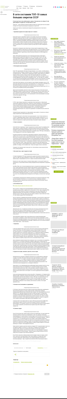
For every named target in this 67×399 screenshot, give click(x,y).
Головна (20, 6)
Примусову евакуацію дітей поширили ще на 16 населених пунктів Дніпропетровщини (60, 58)
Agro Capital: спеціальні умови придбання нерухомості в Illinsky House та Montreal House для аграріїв (59, 44)
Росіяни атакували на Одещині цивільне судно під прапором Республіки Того (60, 71)
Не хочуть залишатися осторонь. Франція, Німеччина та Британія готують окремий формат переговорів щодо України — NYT (60, 85)
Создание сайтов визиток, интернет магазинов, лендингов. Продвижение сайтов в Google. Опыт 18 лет (58, 267)
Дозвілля (39, 6)
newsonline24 (15, 343)
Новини (26, 6)
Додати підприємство (58, 171)
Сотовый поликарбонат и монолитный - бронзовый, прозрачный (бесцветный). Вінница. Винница (58, 248)
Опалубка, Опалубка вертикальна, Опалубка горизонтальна (58, 285)
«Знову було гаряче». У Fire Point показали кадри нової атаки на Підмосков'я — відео (60, 65)
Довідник (32, 6)
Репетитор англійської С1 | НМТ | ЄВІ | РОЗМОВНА (58, 231)
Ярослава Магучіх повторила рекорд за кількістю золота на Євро (60, 78)
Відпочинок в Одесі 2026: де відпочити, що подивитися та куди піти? (60, 51)
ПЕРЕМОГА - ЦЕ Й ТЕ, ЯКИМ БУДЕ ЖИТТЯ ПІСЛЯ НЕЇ (57, 215)
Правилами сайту (31, 373)
